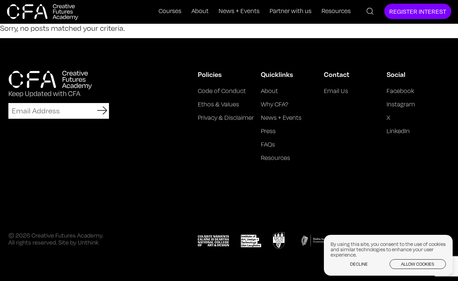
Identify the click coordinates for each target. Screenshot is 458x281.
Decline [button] (359, 264)
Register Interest (417, 11)
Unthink (88, 242)
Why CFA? (274, 104)
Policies (210, 74)
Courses (170, 10)
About (200, 10)
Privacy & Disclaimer (226, 117)
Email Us (336, 90)
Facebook (400, 90)
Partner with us (290, 10)
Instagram (401, 104)
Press (268, 130)
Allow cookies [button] (417, 264)
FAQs (268, 144)
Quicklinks (277, 74)
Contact (336, 74)
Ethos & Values (218, 104)
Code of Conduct (222, 90)
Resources (336, 10)
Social (396, 74)
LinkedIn (398, 130)
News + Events (239, 10)
